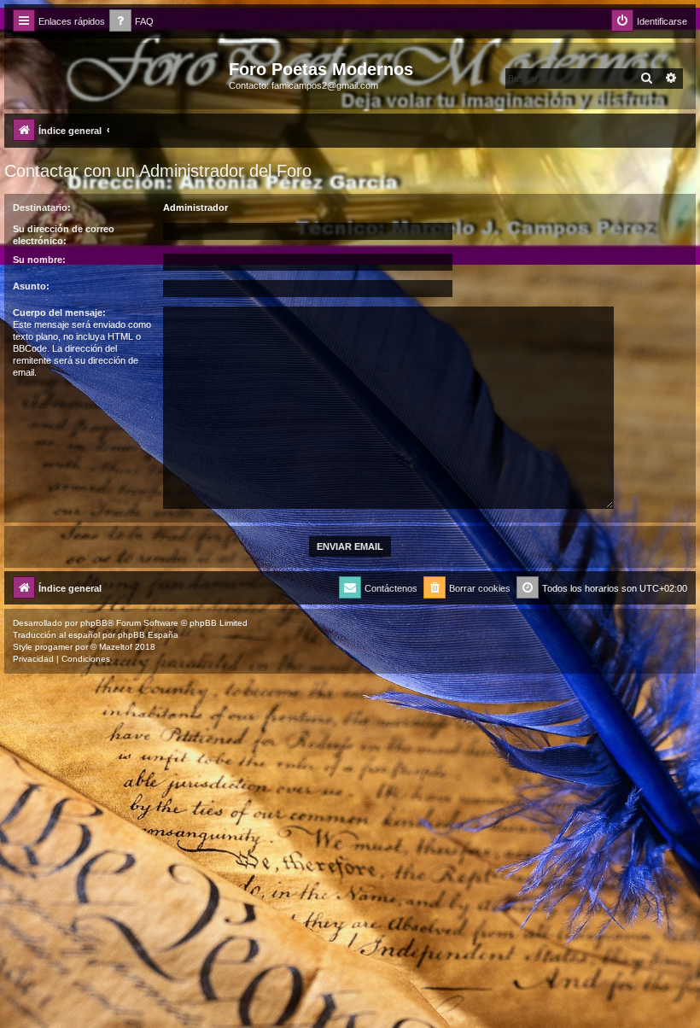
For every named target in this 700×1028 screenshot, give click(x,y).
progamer (54, 646)
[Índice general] (119, 74)
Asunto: (31, 286)
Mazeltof (115, 646)
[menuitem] (131, 21)
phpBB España (148, 635)
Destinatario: (42, 207)
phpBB (94, 623)
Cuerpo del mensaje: (59, 312)
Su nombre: (39, 259)
